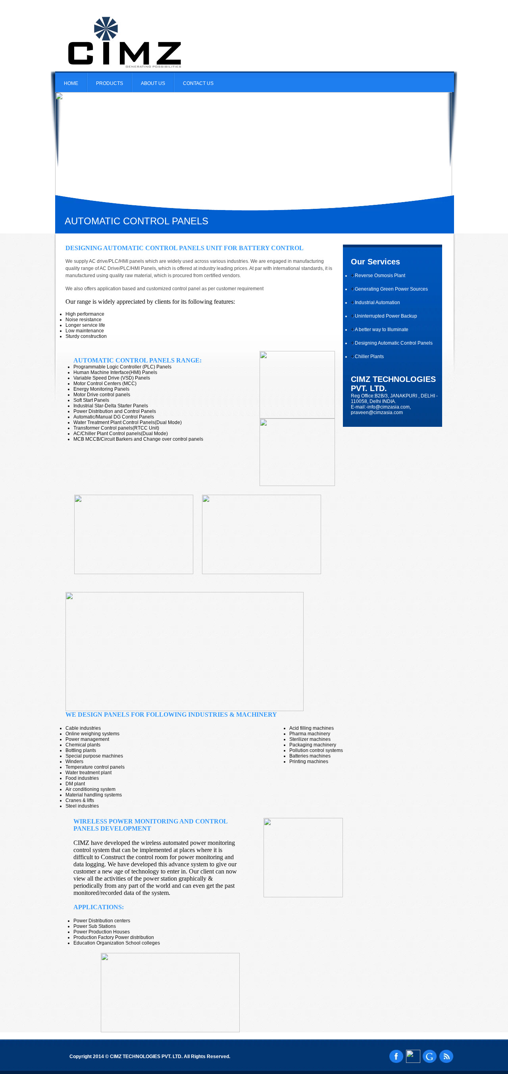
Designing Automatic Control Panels (394, 343)
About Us (153, 83)
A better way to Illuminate (381, 329)
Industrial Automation (377, 302)
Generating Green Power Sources (391, 289)
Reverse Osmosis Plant (380, 275)
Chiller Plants (369, 356)
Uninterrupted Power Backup (386, 316)
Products (109, 83)
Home (71, 83)
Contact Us (198, 83)
